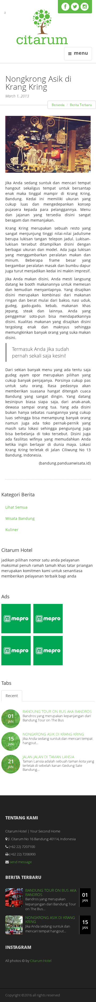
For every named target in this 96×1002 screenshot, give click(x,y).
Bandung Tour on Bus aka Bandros (57, 711)
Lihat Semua (16, 507)
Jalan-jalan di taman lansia (48, 756)
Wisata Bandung (20, 518)
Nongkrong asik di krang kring (53, 734)
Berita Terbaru (81, 105)
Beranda (58, 105)
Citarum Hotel (40, 960)
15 (11, 740)
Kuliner (11, 529)
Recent (12, 695)
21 (11, 763)
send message (20, 861)
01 (11, 718)
